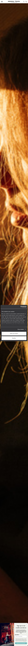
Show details (21, 329)
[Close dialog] (27, 624)
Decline (14, 338)
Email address (17, 634)
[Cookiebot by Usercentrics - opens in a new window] (20, 307)
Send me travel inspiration (21, 643)
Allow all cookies (14, 333)
